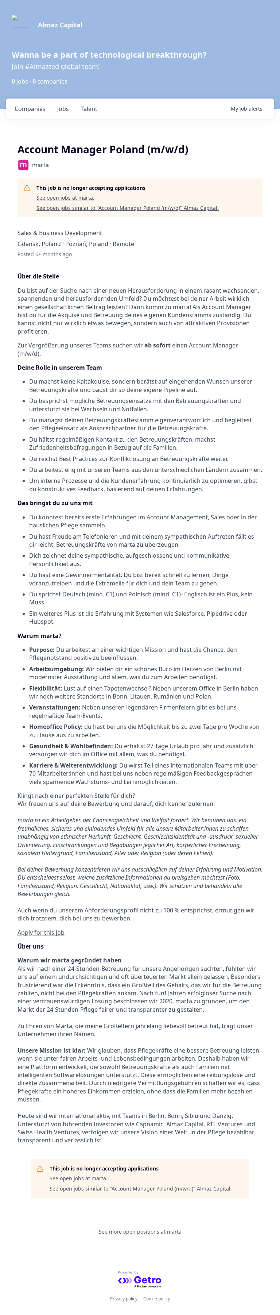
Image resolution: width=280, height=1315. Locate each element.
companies (30, 109)
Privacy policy (123, 1299)
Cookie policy (156, 1299)
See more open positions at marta (140, 1231)
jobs (63, 109)
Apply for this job (41, 932)
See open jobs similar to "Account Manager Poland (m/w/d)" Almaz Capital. (127, 207)
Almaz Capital (60, 24)
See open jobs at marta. (65, 197)
